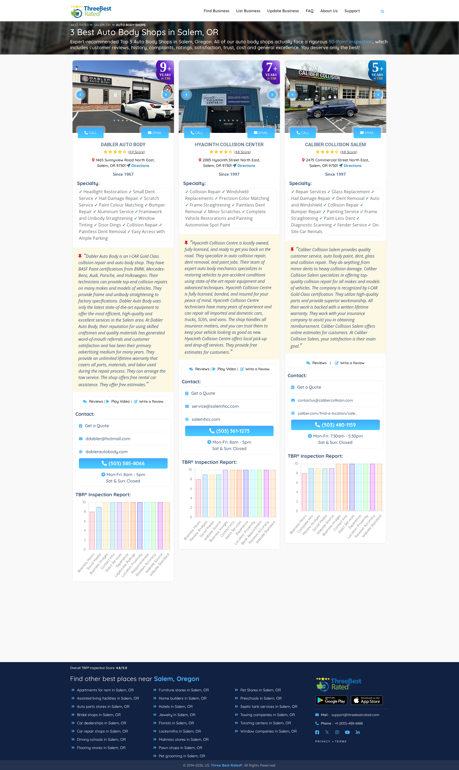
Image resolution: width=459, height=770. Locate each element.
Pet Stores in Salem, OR (260, 690)
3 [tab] (123, 120)
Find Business (216, 10)
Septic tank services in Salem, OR (268, 706)
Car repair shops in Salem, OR (102, 731)
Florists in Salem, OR (176, 723)
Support (352, 10)
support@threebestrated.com (355, 715)
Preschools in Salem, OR (260, 698)
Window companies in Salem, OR (268, 731)
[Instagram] (337, 732)
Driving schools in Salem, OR (101, 739)
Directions (139, 165)
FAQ (309, 10)
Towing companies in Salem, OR (267, 714)
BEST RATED (80, 25)
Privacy (323, 741)
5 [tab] (131, 120)
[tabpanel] (123, 96)
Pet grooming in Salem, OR (181, 756)
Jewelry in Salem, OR (176, 714)
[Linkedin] (358, 732)
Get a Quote (97, 425)
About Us (329, 10)
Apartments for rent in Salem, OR (105, 690)
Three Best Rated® (226, 765)
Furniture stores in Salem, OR (183, 690)
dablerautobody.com (107, 451)
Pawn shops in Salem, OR (180, 747)
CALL (92, 133)
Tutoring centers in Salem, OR (265, 723)
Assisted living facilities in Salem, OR (107, 698)
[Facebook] (317, 732)
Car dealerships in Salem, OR (101, 723)
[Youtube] (347, 732)
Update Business (283, 10)
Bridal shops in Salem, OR (98, 714)
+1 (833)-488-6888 (349, 723)
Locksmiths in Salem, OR (179, 731)
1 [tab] (114, 120)
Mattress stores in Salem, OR (183, 739)
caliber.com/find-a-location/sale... (328, 413)
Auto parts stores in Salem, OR (102, 706)
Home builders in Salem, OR (182, 698)
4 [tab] (127, 120)
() (136, 152)
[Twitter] (327, 732)
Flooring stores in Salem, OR (100, 747)
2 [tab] (118, 120)
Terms (341, 741)
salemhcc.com (206, 419)
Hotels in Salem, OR (175, 706)
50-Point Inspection (351, 42)
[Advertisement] (229, 624)
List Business (248, 10)
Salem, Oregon (176, 679)
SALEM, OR (102, 25)
